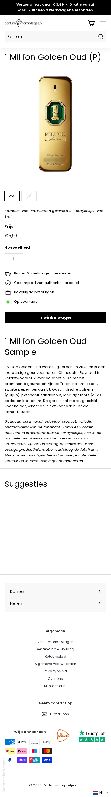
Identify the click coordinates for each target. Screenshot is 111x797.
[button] (101, 792)
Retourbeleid (55, 656)
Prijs (9, 226)
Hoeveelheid (17, 247)
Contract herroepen (4, 775)
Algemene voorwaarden (56, 663)
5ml (29, 196)
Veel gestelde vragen (55, 642)
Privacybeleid (55, 671)
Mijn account (55, 686)
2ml (12, 196)
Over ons (55, 678)
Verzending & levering (55, 649)
